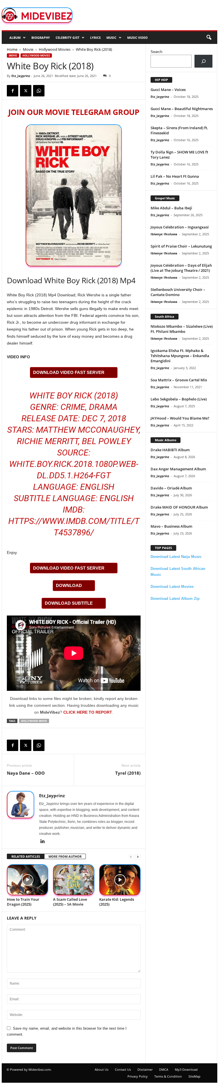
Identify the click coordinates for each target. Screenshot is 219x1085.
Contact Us (123, 1069)
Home (12, 49)
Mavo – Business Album (171, 526)
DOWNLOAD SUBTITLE (69, 603)
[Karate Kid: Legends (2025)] (120, 879)
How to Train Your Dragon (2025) (23, 902)
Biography (40, 37)
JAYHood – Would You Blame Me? (180, 418)
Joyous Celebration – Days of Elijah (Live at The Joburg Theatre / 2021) (181, 268)
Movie (28, 49)
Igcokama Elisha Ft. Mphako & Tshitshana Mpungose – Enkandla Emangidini (180, 355)
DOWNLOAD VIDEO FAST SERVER (68, 372)
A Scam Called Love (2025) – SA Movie (70, 902)
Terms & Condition (168, 1076)
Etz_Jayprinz (20, 76)
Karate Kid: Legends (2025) (116, 902)
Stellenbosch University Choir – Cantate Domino (178, 292)
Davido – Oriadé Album (171, 488)
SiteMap (194, 1076)
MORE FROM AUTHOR (65, 856)
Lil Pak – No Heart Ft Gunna (175, 176)
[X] (25, 90)
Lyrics (95, 37)
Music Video (137, 37)
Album (15, 37)
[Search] (203, 61)
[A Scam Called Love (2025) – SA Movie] (73, 879)
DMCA (163, 1069)
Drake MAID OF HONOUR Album (179, 507)
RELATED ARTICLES (25, 856)
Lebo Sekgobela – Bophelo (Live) (179, 399)
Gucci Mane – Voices (168, 89)
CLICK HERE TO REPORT (87, 712)
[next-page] (138, 857)
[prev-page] (131, 857)
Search (156, 52)
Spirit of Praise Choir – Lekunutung (181, 246)
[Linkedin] (42, 842)
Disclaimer (145, 1069)
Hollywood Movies (54, 49)
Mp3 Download (186, 1069)
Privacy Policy (137, 1076)
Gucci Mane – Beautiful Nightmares (182, 108)
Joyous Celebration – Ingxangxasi (180, 227)
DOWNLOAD (69, 585)
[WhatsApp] (38, 90)
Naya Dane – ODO (26, 773)
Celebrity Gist (67, 37)
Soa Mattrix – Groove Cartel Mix (179, 379)
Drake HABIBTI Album (170, 449)
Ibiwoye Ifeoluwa (164, 234)
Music (111, 37)
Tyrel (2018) (128, 773)
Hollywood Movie (34, 721)
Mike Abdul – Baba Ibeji (171, 207)
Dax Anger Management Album (178, 468)
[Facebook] (12, 90)
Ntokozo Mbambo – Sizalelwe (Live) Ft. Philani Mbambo (182, 329)
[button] (208, 37)
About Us (101, 1069)
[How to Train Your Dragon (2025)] (27, 879)
